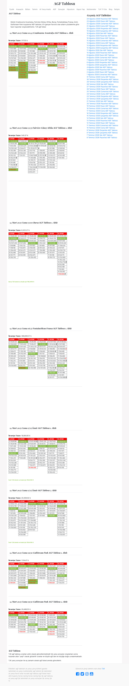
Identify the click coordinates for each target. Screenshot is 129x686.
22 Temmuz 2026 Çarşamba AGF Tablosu (103, 99)
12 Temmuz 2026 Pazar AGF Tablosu (101, 123)
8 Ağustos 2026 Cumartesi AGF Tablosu (102, 58)
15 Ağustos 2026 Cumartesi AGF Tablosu (102, 41)
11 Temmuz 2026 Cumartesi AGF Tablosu (102, 125)
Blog (110, 9)
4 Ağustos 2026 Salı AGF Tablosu (99, 67)
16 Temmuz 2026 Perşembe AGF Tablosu (102, 113)
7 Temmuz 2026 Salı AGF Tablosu (99, 135)
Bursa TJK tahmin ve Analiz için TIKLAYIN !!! (21, 281)
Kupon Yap (81, 9)
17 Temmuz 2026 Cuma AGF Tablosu (101, 111)
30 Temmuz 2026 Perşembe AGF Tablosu (102, 79)
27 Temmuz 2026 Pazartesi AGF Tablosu (102, 87)
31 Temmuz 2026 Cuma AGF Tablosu (101, 77)
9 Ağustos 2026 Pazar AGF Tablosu (100, 55)
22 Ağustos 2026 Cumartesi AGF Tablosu (103, 24)
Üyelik (11, 9)
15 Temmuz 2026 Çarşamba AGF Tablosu (102, 116)
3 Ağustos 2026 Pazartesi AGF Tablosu (102, 70)
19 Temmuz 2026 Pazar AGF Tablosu (101, 106)
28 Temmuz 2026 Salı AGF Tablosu (100, 84)
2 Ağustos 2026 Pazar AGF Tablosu (100, 72)
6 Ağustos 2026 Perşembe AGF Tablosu (102, 62)
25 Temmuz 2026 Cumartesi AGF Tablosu (103, 91)
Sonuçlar (61, 9)
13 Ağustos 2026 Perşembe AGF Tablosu (102, 45)
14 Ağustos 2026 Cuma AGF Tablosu (101, 43)
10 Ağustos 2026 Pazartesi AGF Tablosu (102, 53)
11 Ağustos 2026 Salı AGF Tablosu (100, 50)
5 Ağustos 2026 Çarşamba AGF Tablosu (102, 65)
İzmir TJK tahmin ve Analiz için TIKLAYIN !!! (21, 480)
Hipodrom (70, 9)
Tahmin (34, 9)
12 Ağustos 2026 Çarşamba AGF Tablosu (102, 48)
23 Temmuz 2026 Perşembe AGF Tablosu (102, 96)
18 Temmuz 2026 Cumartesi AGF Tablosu (102, 108)
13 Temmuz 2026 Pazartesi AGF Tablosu (102, 121)
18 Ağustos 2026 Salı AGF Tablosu (100, 33)
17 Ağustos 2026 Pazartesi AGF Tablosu (102, 36)
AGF (54, 9)
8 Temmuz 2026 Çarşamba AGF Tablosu (102, 133)
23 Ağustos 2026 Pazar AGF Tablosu (101, 21)
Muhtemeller (91, 9)
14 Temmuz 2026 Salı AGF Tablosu (100, 118)
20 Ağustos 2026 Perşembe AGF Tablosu (102, 28)
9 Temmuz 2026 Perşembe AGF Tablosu (102, 130)
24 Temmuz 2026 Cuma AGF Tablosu (101, 94)
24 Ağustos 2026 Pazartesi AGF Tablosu (102, 19)
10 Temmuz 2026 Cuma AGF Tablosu (101, 128)
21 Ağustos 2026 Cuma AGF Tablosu (101, 26)
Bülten (27, 9)
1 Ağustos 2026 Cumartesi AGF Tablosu (102, 74)
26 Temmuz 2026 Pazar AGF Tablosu (101, 89)
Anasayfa (19, 9)
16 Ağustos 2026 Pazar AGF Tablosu (101, 38)
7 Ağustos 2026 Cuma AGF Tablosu (100, 60)
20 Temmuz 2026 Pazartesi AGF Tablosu (102, 104)
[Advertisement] (45, 106)
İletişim (117, 9)
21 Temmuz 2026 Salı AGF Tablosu (100, 101)
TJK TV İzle (102, 9)
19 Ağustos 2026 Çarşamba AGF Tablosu (102, 31)
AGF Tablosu (64, 3)
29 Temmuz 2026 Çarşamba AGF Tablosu (103, 82)
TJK (103, 669)
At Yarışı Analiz (45, 9)
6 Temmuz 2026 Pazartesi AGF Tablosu (102, 137)
